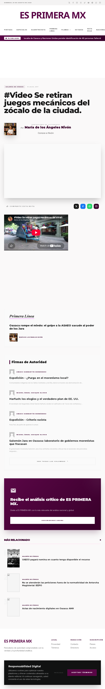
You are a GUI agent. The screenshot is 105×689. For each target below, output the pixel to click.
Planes (92, 644)
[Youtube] (88, 2)
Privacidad (58, 672)
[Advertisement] (52, 60)
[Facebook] (73, 2)
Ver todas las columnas (52, 461)
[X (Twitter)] (76, 206)
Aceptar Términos (82, 672)
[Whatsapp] (96, 2)
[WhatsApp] (89, 206)
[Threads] (81, 2)
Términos (55, 648)
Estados (79, 30)
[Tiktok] (85, 2)
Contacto (74, 644)
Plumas (66, 30)
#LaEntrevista (38, 30)
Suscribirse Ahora (53, 520)
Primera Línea (53, 30)
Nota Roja (89, 30)
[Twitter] (69, 2)
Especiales (22, 30)
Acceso (93, 648)
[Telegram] (92, 2)
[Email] (100, 2)
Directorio (75, 648)
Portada (8, 30)
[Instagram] (77, 2)
